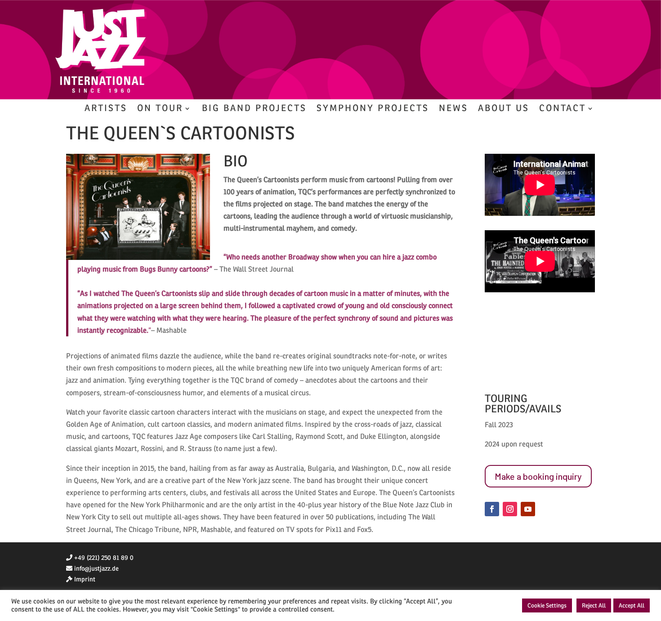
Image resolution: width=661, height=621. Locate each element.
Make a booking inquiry (538, 476)
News (453, 109)
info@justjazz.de (96, 568)
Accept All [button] (631, 605)
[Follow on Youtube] (528, 509)
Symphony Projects (373, 109)
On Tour (160, 109)
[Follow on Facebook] (492, 509)
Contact (562, 109)
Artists (106, 109)
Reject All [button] (594, 605)
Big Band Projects (254, 109)
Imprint (84, 579)
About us (503, 109)
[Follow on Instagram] (510, 509)
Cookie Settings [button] (547, 605)
